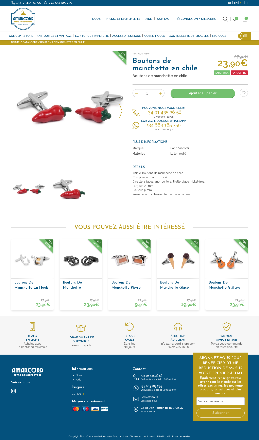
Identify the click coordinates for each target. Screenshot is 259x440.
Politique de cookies (179, 436)
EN (236, 3)
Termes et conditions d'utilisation (148, 436)
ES (229, 3)
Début (15, 42)
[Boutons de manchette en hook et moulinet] (32, 260)
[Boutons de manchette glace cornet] (178, 260)
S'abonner (220, 413)
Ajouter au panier (203, 93)
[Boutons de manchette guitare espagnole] (227, 260)
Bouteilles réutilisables (189, 35)
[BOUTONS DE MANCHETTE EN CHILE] (68, 108)
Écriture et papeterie (92, 35)
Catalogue (29, 42)
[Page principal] (23, 19)
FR (241, 3)
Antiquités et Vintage (54, 35)
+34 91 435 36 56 (28, 3)
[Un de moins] (136, 93)
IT (246, 3)
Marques (219, 35)
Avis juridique (120, 436)
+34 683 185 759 (60, 3)
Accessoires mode (126, 35)
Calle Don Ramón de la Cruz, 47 (162, 409)
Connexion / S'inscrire (198, 18)
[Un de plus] (161, 93)
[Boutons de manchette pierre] (129, 260)
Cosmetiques (154, 35)
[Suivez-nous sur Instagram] (13, 391)
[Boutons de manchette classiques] (81, 260)
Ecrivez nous (149, 398)
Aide (148, 18)
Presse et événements (123, 18)
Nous (96, 18)
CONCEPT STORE (21, 35)
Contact (164, 18)
